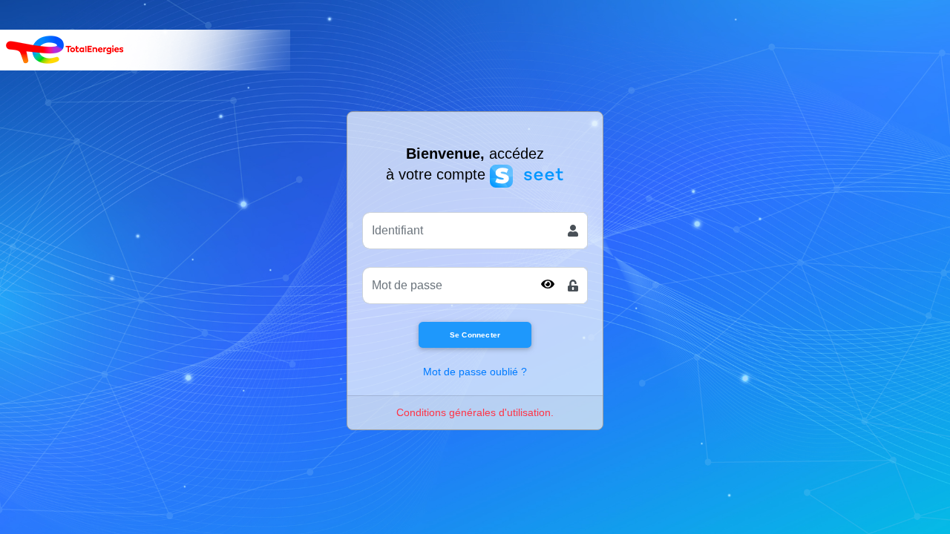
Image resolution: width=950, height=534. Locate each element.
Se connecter (475, 335)
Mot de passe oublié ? (475, 372)
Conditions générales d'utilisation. (475, 412)
